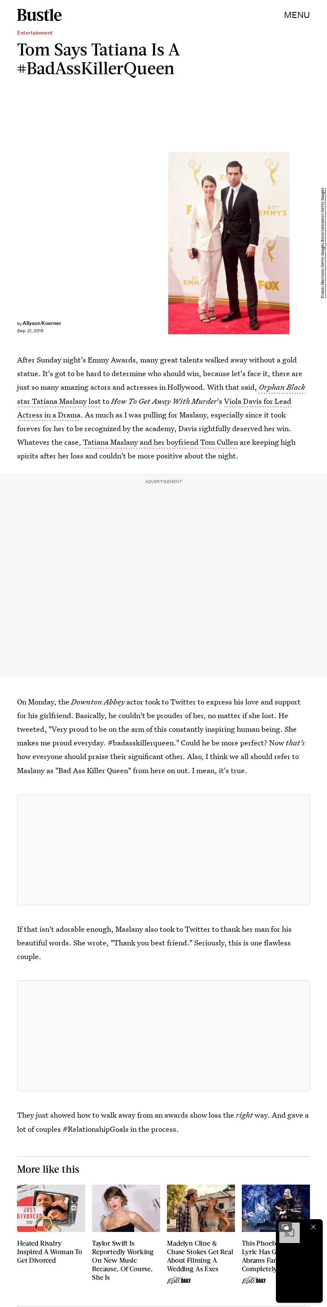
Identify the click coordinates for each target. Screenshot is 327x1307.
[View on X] (163, 850)
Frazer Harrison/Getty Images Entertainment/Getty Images (323, 243)
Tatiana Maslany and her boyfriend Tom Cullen (160, 442)
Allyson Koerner (42, 323)
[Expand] (285, 1227)
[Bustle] (39, 15)
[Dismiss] (313, 1227)
